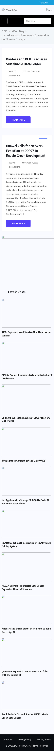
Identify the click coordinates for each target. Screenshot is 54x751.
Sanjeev (12, 71)
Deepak (12, 163)
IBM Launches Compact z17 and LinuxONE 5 (23, 460)
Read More (18, 119)
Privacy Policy (44, 739)
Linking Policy (24, 739)
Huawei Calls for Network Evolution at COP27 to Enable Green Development (26, 150)
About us (8, 739)
